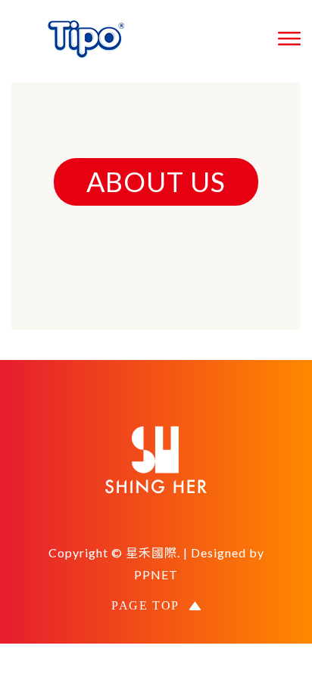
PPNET (156, 574)
